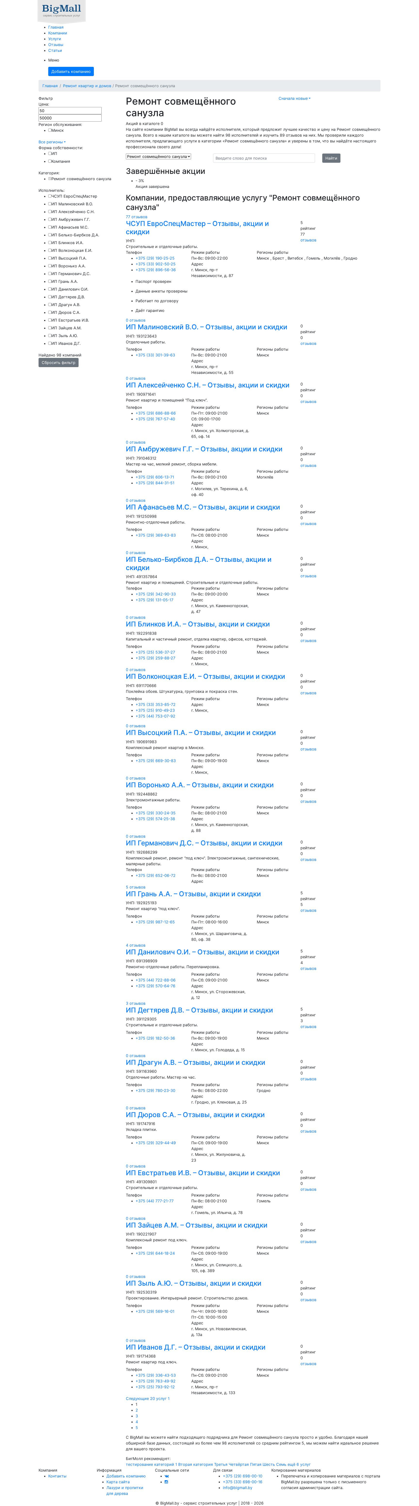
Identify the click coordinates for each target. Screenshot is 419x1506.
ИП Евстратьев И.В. (70, 320)
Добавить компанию (71, 71)
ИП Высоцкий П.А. (69, 258)
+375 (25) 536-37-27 (155, 652)
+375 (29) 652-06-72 (156, 875)
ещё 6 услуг (299, 1464)
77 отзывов (136, 216)
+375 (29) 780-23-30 (155, 1090)
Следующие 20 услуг (146, 1398)
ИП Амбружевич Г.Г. (70, 219)
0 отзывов (135, 320)
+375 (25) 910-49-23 (155, 710)
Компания (60, 161)
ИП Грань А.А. (64, 281)
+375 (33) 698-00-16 (242, 1481)
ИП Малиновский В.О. (72, 203)
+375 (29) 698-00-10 (242, 1476)
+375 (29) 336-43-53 (156, 1375)
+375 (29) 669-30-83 (156, 760)
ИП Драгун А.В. (65, 304)
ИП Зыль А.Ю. (64, 335)
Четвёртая (239, 1464)
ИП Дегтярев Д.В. (68, 296)
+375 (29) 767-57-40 (155, 419)
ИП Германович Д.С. (70, 273)
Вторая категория (195, 1464)
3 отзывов (135, 1003)
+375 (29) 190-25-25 (155, 258)
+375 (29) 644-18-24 (155, 1253)
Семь (281, 1464)
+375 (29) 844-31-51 (155, 482)
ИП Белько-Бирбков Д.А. (75, 234)
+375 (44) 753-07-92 (155, 716)
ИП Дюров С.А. (65, 312)
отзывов (308, 240)
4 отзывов (135, 945)
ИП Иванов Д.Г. (66, 343)
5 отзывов (135, 887)
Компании (57, 33)
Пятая (255, 1464)
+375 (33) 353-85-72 (156, 704)
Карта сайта (118, 1481)
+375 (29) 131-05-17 (154, 599)
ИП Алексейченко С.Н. (73, 211)
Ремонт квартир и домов (87, 85)
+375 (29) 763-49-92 (156, 1381)
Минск (57, 130)
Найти (331, 158)
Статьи (55, 50)
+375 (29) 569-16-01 (155, 1311)
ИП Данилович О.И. (69, 289)
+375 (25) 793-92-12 (155, 1386)
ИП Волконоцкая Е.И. (71, 250)
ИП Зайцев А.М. (66, 327)
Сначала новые (293, 98)
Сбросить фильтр (58, 362)
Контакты (57, 1476)
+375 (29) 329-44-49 (156, 1142)
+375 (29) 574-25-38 (155, 818)
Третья (220, 1464)
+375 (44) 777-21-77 (155, 1200)
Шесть (269, 1464)
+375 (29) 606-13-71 (155, 477)
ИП (54, 153)
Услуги (54, 38)
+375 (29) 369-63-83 (156, 535)
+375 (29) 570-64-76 (155, 985)
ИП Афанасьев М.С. (70, 227)
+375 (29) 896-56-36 (156, 269)
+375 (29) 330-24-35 (156, 813)
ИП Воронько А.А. (68, 265)
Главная (56, 27)
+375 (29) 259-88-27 (155, 658)
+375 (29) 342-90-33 (156, 594)
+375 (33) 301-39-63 (155, 355)
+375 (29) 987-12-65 (155, 921)
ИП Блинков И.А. (67, 242)
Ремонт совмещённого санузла (81, 178)
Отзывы (55, 44)
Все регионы (51, 141)
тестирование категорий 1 (151, 1464)
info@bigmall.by (237, 1487)
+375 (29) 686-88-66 (156, 413)
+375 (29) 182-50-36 (155, 1038)
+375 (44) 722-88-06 (156, 980)
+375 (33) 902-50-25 (156, 264)
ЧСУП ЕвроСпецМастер (74, 196)
